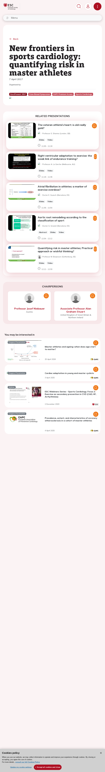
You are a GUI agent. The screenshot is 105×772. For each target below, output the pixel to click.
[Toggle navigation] (97, 6)
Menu (14, 17)
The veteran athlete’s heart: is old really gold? (62, 126)
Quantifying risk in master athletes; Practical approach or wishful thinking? (65, 249)
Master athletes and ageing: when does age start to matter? (70, 348)
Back (15, 38)
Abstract (43, 232)
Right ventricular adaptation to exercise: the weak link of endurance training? (65, 157)
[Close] (101, 753)
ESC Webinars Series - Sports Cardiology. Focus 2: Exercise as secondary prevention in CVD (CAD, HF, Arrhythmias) (70, 394)
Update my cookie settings (21, 767)
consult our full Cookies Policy (27, 762)
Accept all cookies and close (48, 767)
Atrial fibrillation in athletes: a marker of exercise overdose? (62, 188)
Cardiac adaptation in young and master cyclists (69, 373)
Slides (41, 140)
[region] (52, 760)
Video (50, 140)
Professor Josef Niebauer (29, 308)
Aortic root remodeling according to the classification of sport (62, 219)
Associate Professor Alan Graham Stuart (75, 310)
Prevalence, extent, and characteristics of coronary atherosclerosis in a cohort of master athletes (71, 419)
